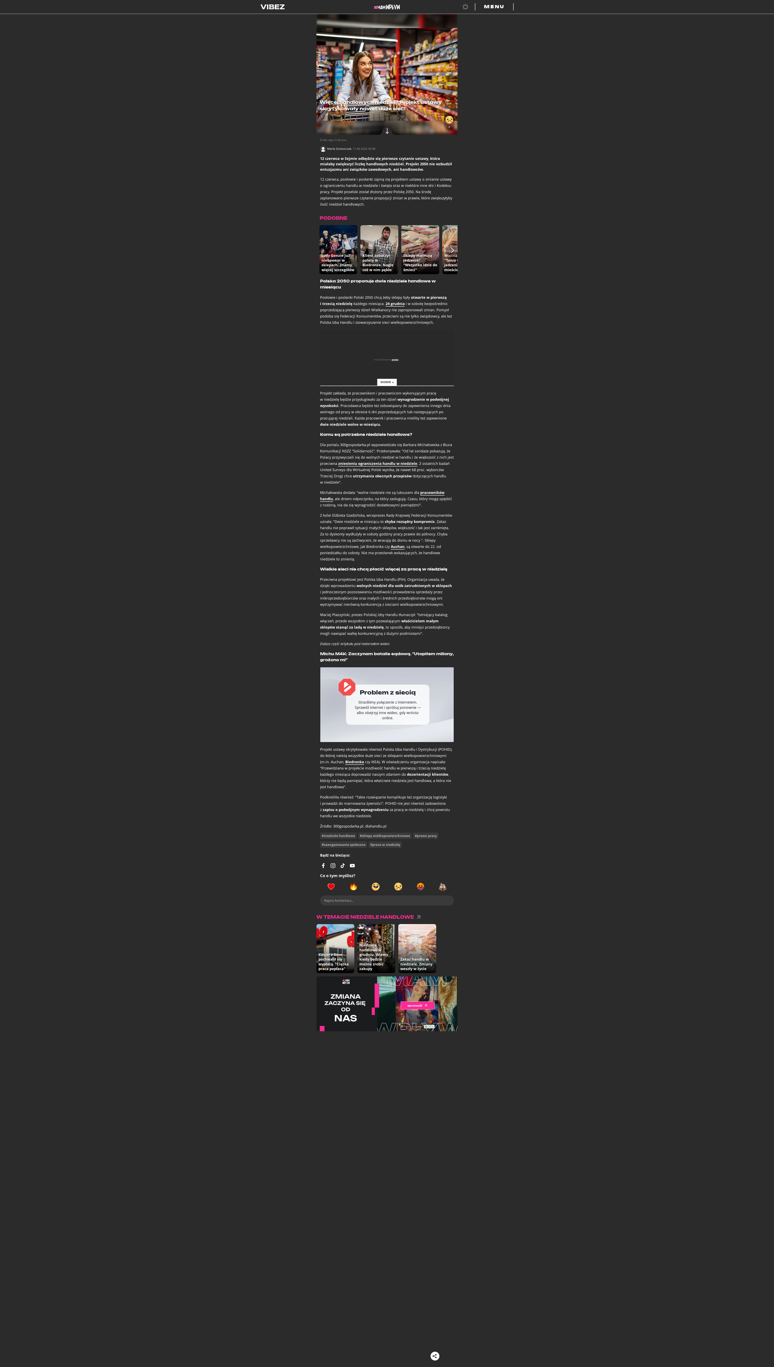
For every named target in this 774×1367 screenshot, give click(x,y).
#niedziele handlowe (338, 836)
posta (395, 359)
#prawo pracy (426, 836)
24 (395, 303)
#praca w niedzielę (385, 844)
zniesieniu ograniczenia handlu (377, 463)
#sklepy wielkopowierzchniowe (385, 836)
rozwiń (386, 382)
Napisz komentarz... (339, 900)
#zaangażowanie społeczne (343, 844)
